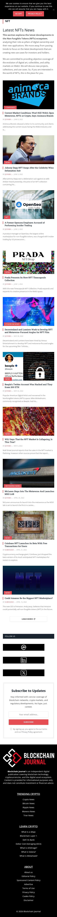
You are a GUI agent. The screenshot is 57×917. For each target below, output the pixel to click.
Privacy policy (35, 14)
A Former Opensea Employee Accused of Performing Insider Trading (25, 224)
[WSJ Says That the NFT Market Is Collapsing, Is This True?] (28, 421)
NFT (6, 217)
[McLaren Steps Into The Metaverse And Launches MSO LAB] (28, 473)
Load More (27, 619)
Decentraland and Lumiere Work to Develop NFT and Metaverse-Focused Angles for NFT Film (29, 331)
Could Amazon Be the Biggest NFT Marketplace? (29, 598)
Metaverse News (12, 486)
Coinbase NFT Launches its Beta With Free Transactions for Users (26, 544)
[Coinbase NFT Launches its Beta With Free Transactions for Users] (28, 525)
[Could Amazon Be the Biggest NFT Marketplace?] (28, 580)
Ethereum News (12, 324)
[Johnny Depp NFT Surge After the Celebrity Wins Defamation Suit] (28, 149)
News (7, 162)
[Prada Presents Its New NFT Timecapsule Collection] (28, 259)
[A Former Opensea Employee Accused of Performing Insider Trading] (28, 204)
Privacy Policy (27, 732)
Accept (18, 14)
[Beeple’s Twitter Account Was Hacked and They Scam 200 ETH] (28, 366)
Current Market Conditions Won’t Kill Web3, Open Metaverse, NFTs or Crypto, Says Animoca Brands (29, 114)
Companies (10, 107)
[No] (53, 9)
